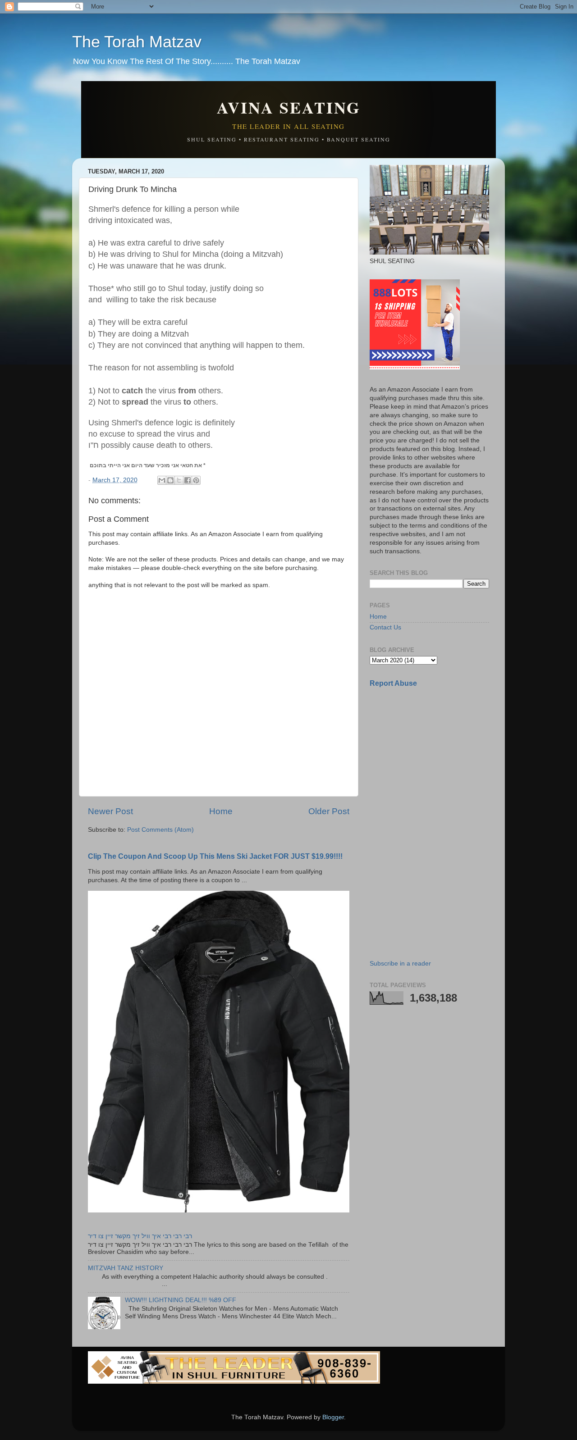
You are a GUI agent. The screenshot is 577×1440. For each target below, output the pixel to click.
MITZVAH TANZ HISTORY (125, 1268)
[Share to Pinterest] (196, 480)
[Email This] (161, 480)
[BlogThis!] (170, 480)
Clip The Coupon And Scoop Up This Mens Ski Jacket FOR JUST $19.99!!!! (215, 856)
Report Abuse (393, 683)
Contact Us (385, 627)
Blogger (333, 1417)
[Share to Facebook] (187, 480)
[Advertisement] (437, 758)
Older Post (328, 811)
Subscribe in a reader (400, 963)
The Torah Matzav (136, 41)
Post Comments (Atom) (160, 829)
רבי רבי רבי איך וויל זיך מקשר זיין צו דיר (140, 1236)
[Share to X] (178, 480)
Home (221, 811)
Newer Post (110, 811)
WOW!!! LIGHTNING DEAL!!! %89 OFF (180, 1300)
